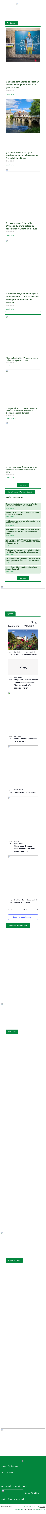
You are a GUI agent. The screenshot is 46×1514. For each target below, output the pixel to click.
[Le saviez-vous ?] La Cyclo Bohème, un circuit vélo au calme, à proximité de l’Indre (22, 155)
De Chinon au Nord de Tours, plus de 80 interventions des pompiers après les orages (22, 531)
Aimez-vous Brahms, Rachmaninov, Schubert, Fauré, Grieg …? (24, 849)
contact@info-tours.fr (10, 1466)
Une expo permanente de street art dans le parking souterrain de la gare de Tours (22, 85)
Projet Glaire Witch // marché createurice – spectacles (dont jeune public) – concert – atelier (26, 683)
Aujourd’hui (23, 910)
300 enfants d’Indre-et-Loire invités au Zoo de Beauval (21, 568)
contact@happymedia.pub (12, 1499)
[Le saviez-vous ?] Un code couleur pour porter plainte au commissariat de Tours (22, 560)
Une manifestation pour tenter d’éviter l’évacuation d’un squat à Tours (21, 505)
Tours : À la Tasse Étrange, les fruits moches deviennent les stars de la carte (21, 469)
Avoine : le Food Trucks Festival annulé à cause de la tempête (22, 513)
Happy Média (28, 1509)
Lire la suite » (11, 94)
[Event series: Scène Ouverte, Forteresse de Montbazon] (24, 736)
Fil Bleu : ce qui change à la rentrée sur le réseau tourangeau (22, 522)
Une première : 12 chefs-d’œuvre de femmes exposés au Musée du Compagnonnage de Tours (21, 410)
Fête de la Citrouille (22, 902)
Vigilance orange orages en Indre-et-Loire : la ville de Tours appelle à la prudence (23, 551)
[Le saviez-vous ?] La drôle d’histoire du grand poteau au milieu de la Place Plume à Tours (21, 226)
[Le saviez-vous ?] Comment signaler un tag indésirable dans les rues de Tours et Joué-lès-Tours (22, 542)
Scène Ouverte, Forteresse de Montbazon (25, 740)
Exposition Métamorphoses (25, 654)
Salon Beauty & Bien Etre (25, 792)
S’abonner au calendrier (22, 917)
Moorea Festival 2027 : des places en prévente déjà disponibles (22, 359)
